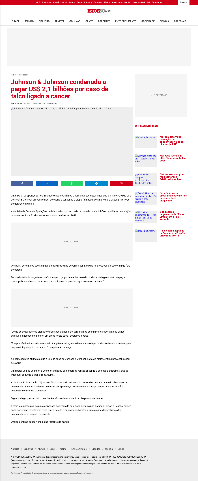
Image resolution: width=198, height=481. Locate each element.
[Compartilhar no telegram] (96, 183)
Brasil (16, 21)
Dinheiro (46, 2)
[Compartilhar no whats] (72, 183)
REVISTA (59, 21)
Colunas (74, 21)
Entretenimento (125, 21)
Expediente (157, 2)
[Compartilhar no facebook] (22, 183)
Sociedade (148, 21)
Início (13, 75)
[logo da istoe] (99, 11)
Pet (148, 2)
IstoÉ (37, 2)
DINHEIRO (44, 21)
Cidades (96, 449)
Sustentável (139, 2)
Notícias (15, 449)
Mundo (29, 21)
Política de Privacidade (21, 473)
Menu (107, 2)
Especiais (180, 21)
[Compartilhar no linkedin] (47, 183)
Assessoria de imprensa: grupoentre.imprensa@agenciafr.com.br (63, 473)
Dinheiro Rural (59, 2)
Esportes (98, 2)
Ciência (164, 21)
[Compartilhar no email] (121, 183)
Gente (79, 2)
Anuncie (183, 2)
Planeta (88, 2)
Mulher (127, 2)
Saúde (72, 2)
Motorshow (117, 2)
